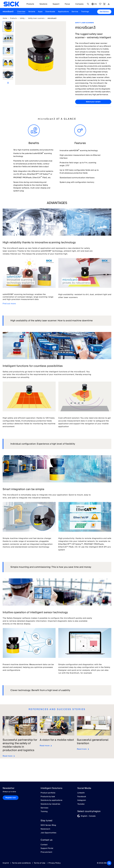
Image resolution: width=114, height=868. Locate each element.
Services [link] (44, 807)
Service (75, 11)
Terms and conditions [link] (21, 863)
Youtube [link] (80, 804)
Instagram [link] (81, 800)
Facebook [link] (81, 796)
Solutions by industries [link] (50, 804)
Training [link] (44, 811)
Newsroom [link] (45, 829)
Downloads (50, 11)
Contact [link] (44, 844)
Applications (63, 11)
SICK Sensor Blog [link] (48, 825)
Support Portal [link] (47, 848)
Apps (40, 11)
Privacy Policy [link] (54, 863)
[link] (11, 4)
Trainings (85, 11)
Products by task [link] (48, 796)
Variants (31, 11)
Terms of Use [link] (40, 863)
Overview (21, 11)
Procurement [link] (46, 852)
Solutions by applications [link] (51, 800)
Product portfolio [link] (48, 792)
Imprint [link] (6, 863)
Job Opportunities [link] (48, 832)
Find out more (9, 303)
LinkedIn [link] (81, 792)
